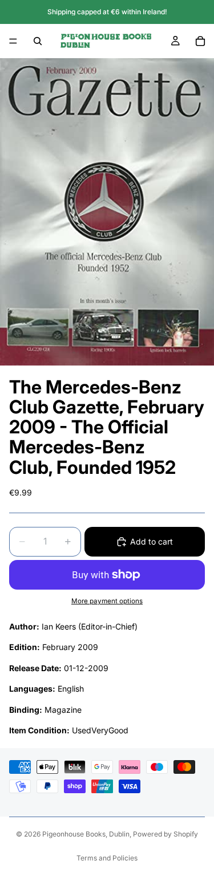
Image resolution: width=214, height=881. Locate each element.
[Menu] (13, 41)
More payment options (107, 601)
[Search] (37, 41)
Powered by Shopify (165, 834)
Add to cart (151, 541)
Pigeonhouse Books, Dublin (86, 834)
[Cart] (200, 41)
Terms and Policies (107, 858)
